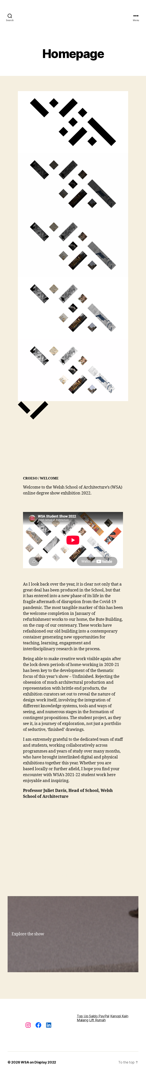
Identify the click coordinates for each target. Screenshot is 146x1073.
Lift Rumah (97, 1020)
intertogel (88, 833)
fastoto (80, 845)
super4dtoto (84, 875)
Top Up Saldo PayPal (93, 1016)
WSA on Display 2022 (38, 1062)
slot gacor (97, 839)
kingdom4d (79, 863)
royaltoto (85, 821)
